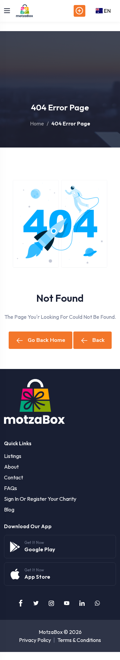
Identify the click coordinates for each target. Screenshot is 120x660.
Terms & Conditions (79, 640)
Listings (12, 456)
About (11, 466)
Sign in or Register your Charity (40, 498)
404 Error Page (70, 123)
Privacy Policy (35, 640)
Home (37, 123)
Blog (9, 509)
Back (98, 340)
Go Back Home (46, 340)
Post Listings (79, 11)
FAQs (10, 488)
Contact (13, 477)
